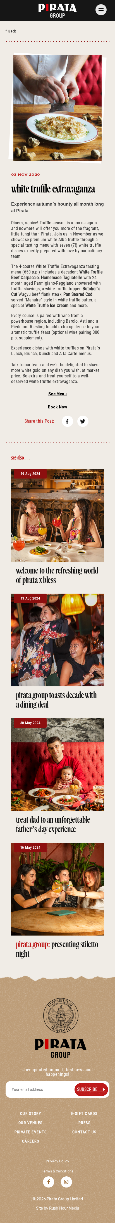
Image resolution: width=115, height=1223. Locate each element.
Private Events (31, 1132)
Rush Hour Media (64, 1208)
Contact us (84, 1132)
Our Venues (30, 1122)
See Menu (57, 394)
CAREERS (30, 1141)
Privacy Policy (58, 1161)
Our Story (30, 1113)
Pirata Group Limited (65, 1199)
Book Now (57, 407)
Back (12, 31)
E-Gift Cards (84, 1113)
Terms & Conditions (57, 1171)
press (84, 1122)
